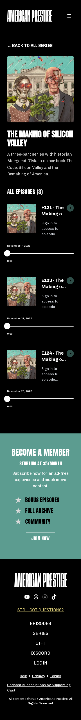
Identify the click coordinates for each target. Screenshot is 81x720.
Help (23, 676)
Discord (40, 653)
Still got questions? (40, 609)
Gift (41, 643)
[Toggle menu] (69, 15)
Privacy (38, 676)
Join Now (40, 538)
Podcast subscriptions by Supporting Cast (39, 687)
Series (40, 633)
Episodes (40, 623)
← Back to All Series (30, 45)
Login (40, 663)
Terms (55, 676)
